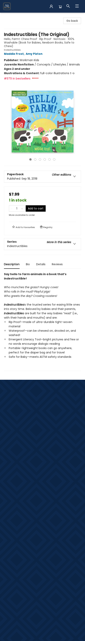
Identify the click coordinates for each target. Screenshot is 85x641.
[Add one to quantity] (22, 208)
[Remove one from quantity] (11, 208)
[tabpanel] (42, 321)
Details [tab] (40, 264)
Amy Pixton (34, 54)
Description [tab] (12, 264)
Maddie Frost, (14, 54)
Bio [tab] (28, 264)
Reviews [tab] (57, 264)
